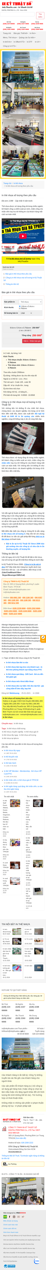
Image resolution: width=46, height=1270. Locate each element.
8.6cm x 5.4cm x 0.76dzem (26, 307)
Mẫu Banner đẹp (30, 1248)
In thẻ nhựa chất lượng (16, 729)
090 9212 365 (13, 603)
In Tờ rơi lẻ (28, 939)
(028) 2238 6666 (19, 608)
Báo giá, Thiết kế (20, 33)
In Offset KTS (19, 42)
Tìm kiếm (40, 15)
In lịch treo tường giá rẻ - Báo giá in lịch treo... (7, 970)
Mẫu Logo (37, 1235)
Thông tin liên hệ (11, 284)
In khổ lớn (7, 42)
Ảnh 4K (14, 1240)
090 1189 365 (13, 600)
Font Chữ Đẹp (7, 1261)
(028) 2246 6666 (24, 611)
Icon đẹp (13, 1244)
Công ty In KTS (9, 46)
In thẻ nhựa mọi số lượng (20, 259)
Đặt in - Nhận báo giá (32, 341)
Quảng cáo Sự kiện (26, 38)
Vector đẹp (31, 1235)
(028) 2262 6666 (33, 608)
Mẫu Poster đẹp (20, 1248)
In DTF (29, 42)
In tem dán (28, 966)
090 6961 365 (15, 598)
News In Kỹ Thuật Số (21, 1235)
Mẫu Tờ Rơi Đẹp (18, 1252)
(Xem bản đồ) (20, 1138)
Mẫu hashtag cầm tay (31, 1257)
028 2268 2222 (27, 1143)
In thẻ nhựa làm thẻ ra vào (17, 662)
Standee (14, 1261)
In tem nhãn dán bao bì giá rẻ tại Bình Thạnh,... (7, 953)
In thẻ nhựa (18, 183)
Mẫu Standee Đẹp (28, 1244)
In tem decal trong (7, 930)
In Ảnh (32, 33)
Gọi (43, 641)
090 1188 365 (25, 600)
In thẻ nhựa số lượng (27, 735)
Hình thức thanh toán (10, 1232)
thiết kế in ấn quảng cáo (22, 416)
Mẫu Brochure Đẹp (9, 1257)
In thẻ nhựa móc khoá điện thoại (19, 681)
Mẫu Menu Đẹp (8, 1252)
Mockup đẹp (7, 1244)
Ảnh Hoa (18, 1240)
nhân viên (6, 463)
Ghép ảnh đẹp (25, 1240)
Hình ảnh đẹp (7, 1240)
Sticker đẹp (19, 1244)
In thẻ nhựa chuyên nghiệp (12, 732)
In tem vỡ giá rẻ (28, 930)
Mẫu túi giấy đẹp (20, 1257)
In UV (37, 42)
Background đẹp (35, 1240)
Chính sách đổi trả (10, 1228)
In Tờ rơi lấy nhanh (6, 940)
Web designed (8, 1213)
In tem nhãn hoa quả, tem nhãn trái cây (29, 952)
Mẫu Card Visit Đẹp (9, 1248)
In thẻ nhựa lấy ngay (10, 735)
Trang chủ (7, 33)
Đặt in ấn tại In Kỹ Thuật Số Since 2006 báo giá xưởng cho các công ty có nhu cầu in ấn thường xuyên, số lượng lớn (25, 546)
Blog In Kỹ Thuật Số (9, 1235)
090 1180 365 (27, 598)
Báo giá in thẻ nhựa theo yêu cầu (17, 274)
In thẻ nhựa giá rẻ (31, 732)
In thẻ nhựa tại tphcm (10, 738)
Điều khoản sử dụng (10, 1221)
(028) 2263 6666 (10, 611)
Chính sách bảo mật (10, 1225)
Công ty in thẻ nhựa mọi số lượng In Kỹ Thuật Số (22, 279)
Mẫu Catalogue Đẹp (29, 1252)
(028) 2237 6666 (15, 614)
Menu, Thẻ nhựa (9, 38)
